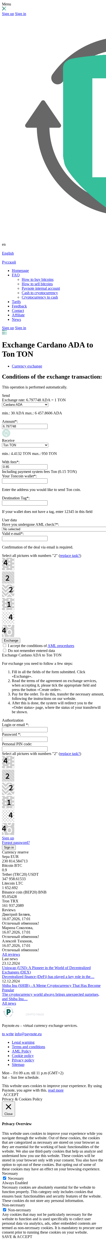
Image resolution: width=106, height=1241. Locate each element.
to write (8, 1034)
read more (56, 1090)
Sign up (8, 14)
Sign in (20, 14)
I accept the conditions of (40, 646)
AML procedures (61, 646)
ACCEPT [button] (11, 1095)
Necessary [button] (10, 1173)
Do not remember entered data (31, 651)
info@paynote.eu (28, 1034)
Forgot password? (16, 842)
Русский (9, 262)
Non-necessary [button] (13, 1205)
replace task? (70, 555)
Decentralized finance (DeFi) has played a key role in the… (48, 977)
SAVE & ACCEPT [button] (17, 1237)
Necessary (16, 1178)
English (8, 253)
